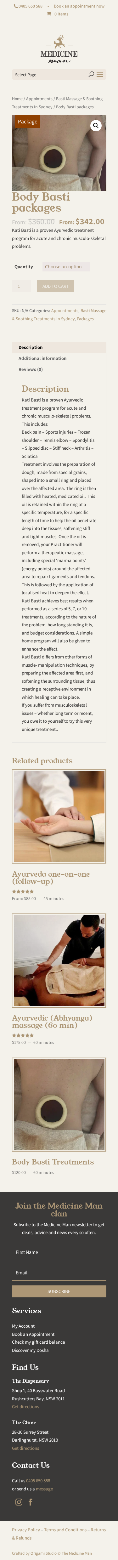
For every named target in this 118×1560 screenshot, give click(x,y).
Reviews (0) (31, 369)
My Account (23, 1326)
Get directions (25, 1406)
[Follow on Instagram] (19, 1502)
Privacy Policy (26, 1530)
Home (17, 98)
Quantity (23, 267)
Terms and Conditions (65, 1530)
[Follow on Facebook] (30, 1502)
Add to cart (55, 286)
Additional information (43, 358)
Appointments (39, 98)
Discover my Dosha (30, 1350)
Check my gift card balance (38, 1342)
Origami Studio (44, 1553)
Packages (85, 319)
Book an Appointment (33, 1334)
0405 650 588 (30, 6)
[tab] (59, 347)
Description (31, 347)
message (44, 1489)
